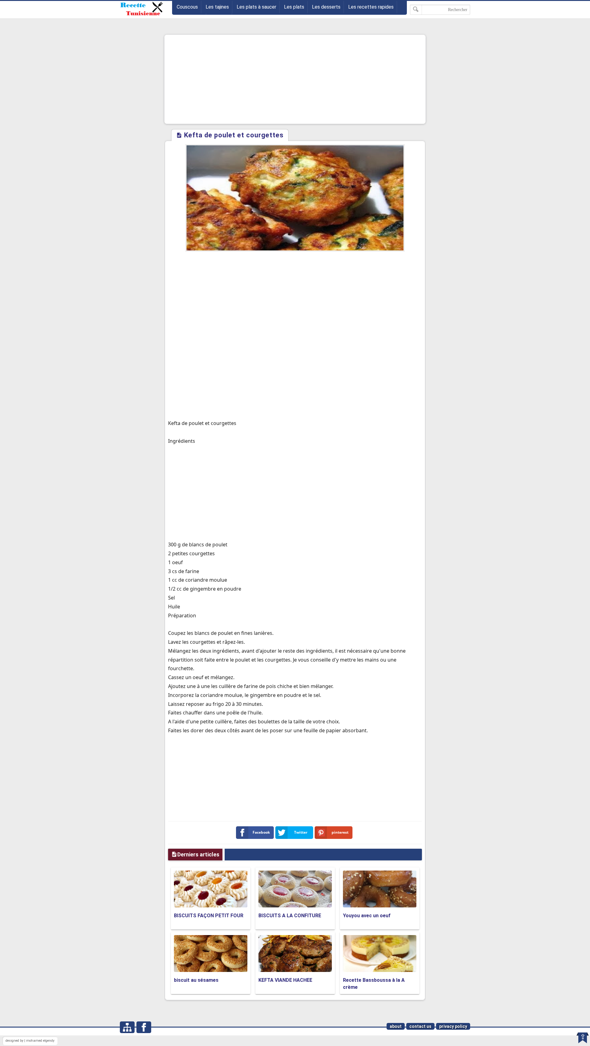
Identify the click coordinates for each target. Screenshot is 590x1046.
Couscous (187, 7)
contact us (420, 1026)
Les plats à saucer (256, 7)
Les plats (294, 7)
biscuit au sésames (196, 980)
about (396, 1026)
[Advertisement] (295, 79)
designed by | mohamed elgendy (30, 1041)
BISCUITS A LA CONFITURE (289, 915)
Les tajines (217, 7)
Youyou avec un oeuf (367, 915)
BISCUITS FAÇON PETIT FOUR (208, 915)
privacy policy (453, 1026)
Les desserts (326, 7)
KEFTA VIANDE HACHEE (285, 980)
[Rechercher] (416, 10)
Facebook (261, 832)
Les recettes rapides (371, 7)
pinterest (340, 832)
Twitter (300, 832)
